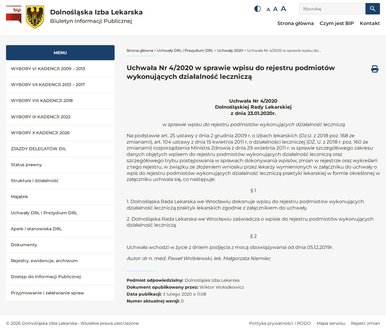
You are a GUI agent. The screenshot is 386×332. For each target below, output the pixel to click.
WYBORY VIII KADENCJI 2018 (42, 100)
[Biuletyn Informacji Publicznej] (14, 18)
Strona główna (295, 23)
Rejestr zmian (365, 323)
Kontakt (370, 23)
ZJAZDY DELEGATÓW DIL (38, 148)
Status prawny (26, 164)
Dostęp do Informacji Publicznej (46, 276)
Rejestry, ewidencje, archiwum (44, 260)
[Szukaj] (372, 8)
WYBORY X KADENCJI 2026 (40, 132)
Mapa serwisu (331, 323)
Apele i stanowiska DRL (36, 228)
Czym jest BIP (337, 23)
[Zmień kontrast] (257, 8)
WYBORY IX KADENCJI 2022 (41, 116)
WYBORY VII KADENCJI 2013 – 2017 (48, 84)
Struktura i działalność (35, 180)
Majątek (19, 196)
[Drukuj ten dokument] (375, 69)
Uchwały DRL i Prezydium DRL (44, 213)
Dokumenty (24, 244)
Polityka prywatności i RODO (280, 323)
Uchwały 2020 (230, 50)
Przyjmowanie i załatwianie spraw (47, 293)
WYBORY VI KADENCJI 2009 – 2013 (48, 68)
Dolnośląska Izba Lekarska (96, 16)
